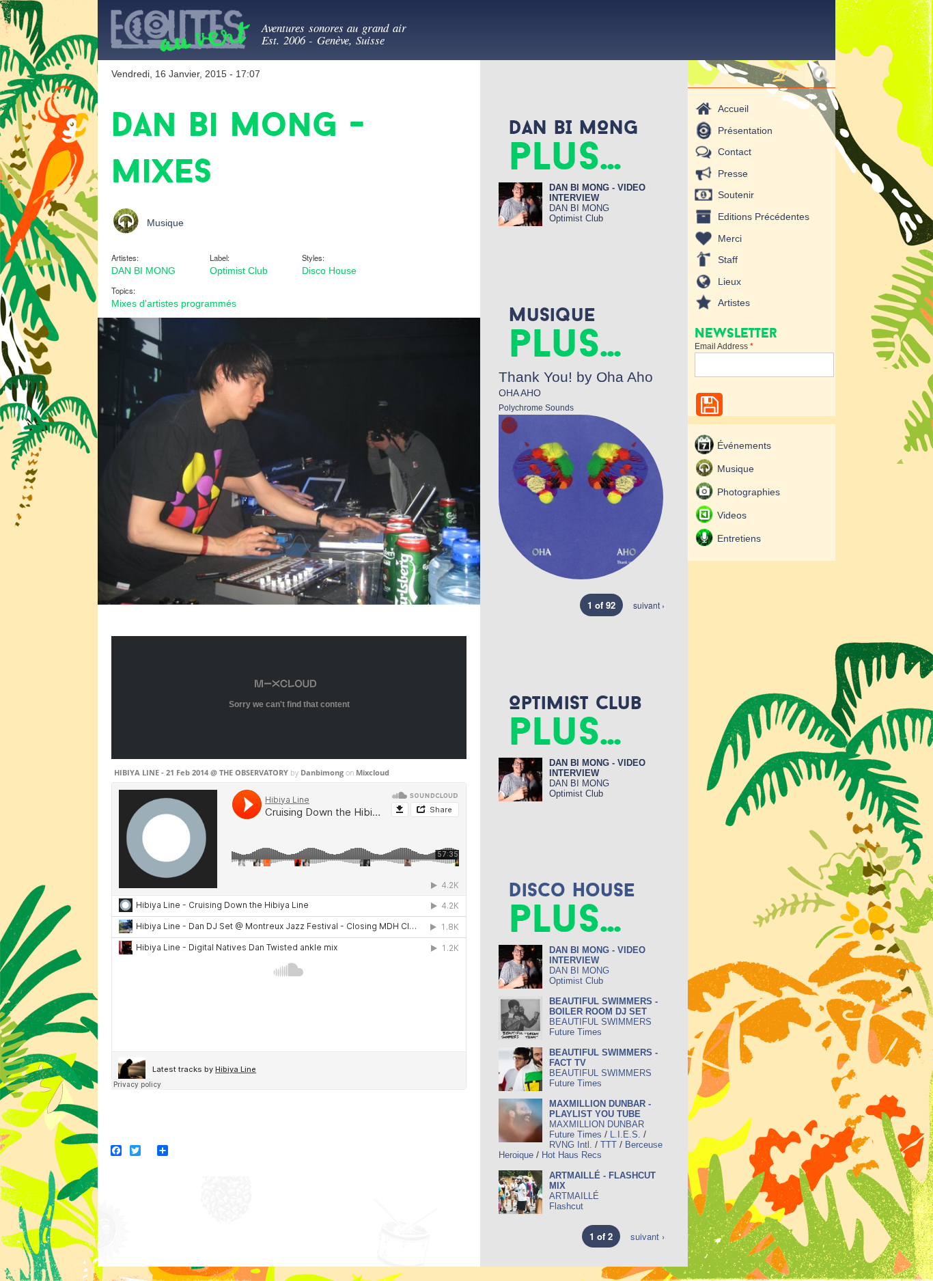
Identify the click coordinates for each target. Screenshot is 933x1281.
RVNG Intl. (570, 1145)
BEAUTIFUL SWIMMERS (600, 1022)
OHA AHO (520, 392)
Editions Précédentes (763, 216)
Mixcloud (372, 772)
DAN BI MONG (143, 270)
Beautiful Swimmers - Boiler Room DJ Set (603, 1006)
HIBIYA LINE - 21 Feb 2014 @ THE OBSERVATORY (201, 772)
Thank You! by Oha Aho (576, 377)
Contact (734, 151)
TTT (608, 1145)
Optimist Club (239, 270)
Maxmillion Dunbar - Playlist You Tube (600, 1109)
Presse (733, 173)
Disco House (329, 270)
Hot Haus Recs (572, 1155)
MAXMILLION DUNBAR (596, 1124)
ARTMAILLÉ (574, 1196)
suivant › (649, 605)
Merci (730, 238)
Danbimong (322, 772)
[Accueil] (180, 33)
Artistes (734, 302)
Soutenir (736, 194)
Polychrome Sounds (536, 408)
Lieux (729, 281)
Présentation (745, 130)
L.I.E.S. (625, 1134)
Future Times (575, 1032)
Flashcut (566, 1206)
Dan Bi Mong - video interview (597, 192)
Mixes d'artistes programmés (173, 303)
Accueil (733, 108)
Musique (165, 222)
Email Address (724, 346)
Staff (728, 259)
